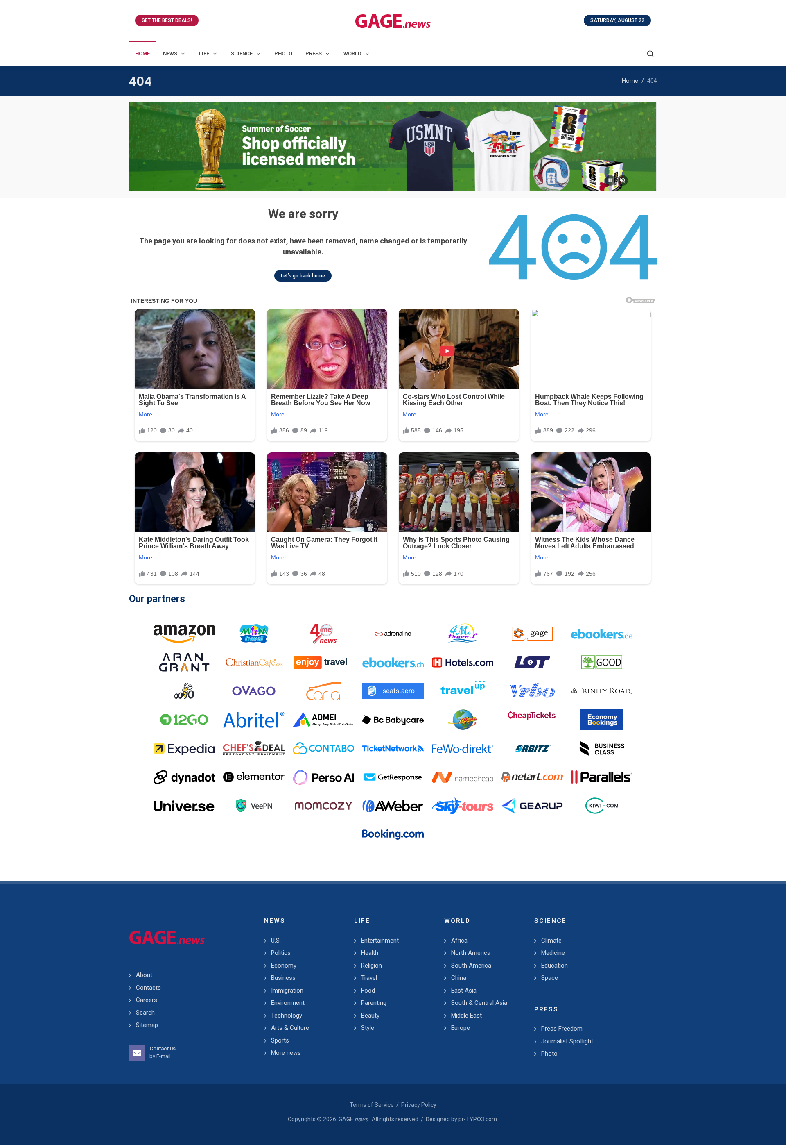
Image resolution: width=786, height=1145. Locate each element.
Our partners (157, 598)
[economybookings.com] (601, 719)
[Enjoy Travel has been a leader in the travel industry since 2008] (323, 662)
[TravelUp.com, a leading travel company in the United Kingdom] (462, 691)
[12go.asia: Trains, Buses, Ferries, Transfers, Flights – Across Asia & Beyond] (184, 719)
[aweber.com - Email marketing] (393, 805)
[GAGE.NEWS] (393, 20)
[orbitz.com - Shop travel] (532, 748)
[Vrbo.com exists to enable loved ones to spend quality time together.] (532, 691)
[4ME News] (323, 633)
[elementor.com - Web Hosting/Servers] (254, 777)
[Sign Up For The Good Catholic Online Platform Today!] (601, 691)
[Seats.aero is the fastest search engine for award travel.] (393, 691)
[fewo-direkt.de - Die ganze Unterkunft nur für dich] (462, 748)
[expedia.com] (184, 748)
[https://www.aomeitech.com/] (323, 719)
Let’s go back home (303, 276)
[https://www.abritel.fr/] (254, 719)
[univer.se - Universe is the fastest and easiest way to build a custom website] (184, 805)
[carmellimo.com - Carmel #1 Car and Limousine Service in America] (462, 719)
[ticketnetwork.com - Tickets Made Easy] (393, 748)
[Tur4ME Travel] (462, 633)
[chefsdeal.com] (254, 748)
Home (630, 80)
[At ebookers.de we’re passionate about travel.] (601, 633)
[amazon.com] (184, 633)
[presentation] (136, 147)
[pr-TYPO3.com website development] (532, 633)
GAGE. (353, 1119)
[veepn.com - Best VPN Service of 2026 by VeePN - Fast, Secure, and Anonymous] (254, 805)
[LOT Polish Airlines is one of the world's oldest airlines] (532, 662)
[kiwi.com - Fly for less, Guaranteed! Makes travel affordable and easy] (601, 805)
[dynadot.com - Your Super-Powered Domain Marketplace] (184, 777)
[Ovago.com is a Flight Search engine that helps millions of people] (254, 691)
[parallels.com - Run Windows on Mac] (601, 777)
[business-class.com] (601, 748)
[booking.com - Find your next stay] (393, 146)
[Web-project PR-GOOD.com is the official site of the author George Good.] (601, 662)
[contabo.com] (323, 748)
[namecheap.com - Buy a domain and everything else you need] (462, 777)
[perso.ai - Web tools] (323, 777)
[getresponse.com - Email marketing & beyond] (393, 777)
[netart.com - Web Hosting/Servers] (532, 777)
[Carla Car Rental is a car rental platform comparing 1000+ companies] (323, 691)
